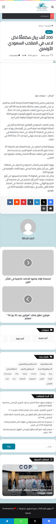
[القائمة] (3, 8)
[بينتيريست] (23, 202)
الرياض (42, 378)
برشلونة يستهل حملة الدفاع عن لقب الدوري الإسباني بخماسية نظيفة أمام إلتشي (27, 404)
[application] (28, 168)
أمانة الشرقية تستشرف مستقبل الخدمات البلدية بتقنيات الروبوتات (30, 491)
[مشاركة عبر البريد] (50, 208)
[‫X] (44, 202)
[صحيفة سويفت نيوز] (42, 6)
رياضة (41, 25)
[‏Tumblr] (30, 202)
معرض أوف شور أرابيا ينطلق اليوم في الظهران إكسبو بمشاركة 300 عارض (27, 430)
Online (33, 373)
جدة (14, 378)
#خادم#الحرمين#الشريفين (27, 364)
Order (25, 373)
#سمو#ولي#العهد (27, 369)
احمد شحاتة (45, 55)
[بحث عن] (52, 8)
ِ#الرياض (49, 383)
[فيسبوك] (50, 202)
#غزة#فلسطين (11, 369)
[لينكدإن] (37, 202)
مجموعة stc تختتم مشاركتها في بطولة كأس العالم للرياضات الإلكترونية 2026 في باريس (28, 423)
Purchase (7, 373)
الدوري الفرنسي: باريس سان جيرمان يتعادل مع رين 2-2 (30, 410)
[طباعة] (44, 208)
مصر (7, 378)
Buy (50, 373)
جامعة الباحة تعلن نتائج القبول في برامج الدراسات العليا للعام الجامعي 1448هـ (28, 416)
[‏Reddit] (17, 202)
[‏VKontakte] (10, 202)
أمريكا (50, 378)
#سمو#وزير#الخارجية (45, 369)
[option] (28, 480)
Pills (17, 373)
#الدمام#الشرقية (46, 364)
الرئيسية (48, 25)
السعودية (32, 378)
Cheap (42, 373)
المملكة (22, 378)
